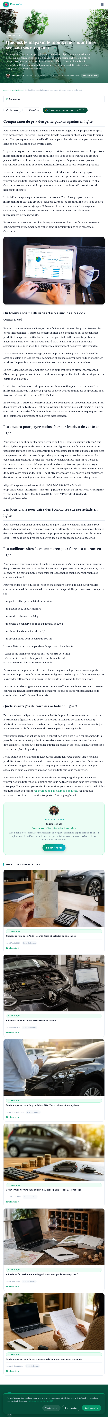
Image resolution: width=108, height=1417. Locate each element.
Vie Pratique (14, 36)
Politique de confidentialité (40, 1401)
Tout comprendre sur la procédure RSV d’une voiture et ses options (42, 1105)
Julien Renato (17, 75)
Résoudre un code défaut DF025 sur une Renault (32, 1020)
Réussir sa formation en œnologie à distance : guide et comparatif (41, 1274)
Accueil (6, 90)
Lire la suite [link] (11, 948)
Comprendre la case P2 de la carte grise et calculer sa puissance (41, 936)
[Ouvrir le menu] (102, 4)
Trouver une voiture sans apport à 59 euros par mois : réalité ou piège (43, 1189)
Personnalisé (71, 1408)
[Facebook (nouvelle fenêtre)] (9, 1414)
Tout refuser (51, 1408)
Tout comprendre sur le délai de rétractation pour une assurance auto (44, 1359)
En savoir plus (54, 847)
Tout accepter (91, 1408)
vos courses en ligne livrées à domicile (55, 790)
